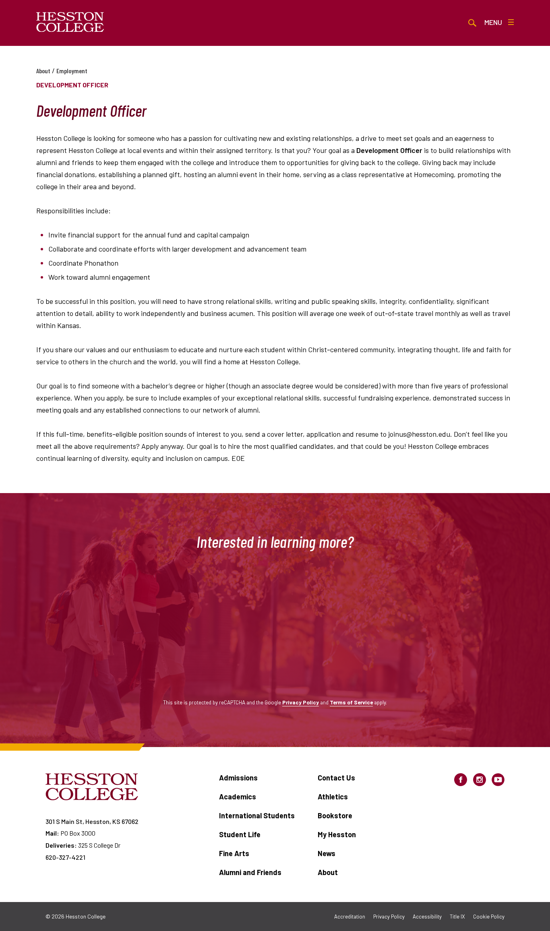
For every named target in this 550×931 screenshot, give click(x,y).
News (326, 853)
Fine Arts (234, 853)
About (43, 70)
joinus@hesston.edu (419, 433)
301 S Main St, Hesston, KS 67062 (92, 821)
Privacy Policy (300, 702)
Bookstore (335, 815)
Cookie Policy (489, 916)
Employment (71, 70)
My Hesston (337, 834)
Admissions (238, 777)
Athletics (333, 796)
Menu (493, 22)
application (323, 433)
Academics (237, 796)
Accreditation (349, 916)
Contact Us (336, 777)
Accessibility (427, 916)
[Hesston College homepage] (70, 22)
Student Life (240, 834)
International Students (257, 815)
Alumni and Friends (250, 872)
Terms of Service (351, 702)
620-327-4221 (65, 857)
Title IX (457, 916)
